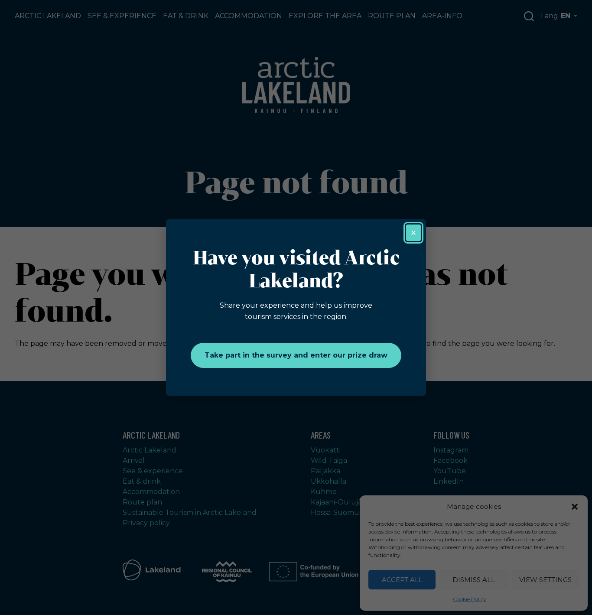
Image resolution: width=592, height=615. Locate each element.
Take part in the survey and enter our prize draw (296, 355)
